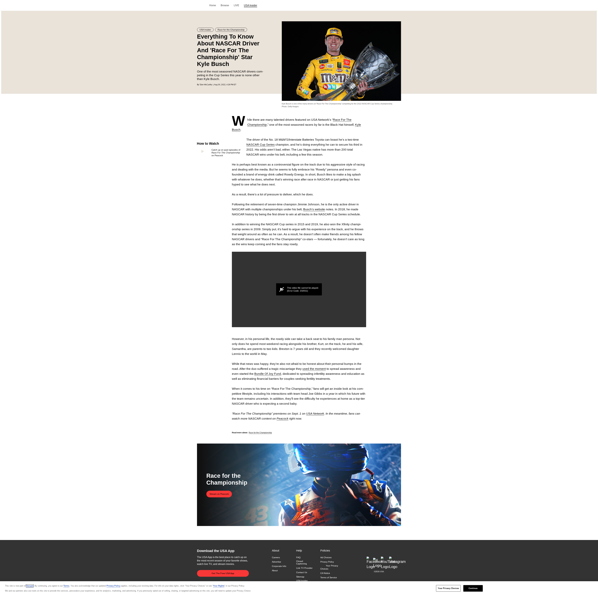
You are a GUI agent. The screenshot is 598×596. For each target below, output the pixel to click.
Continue (473, 588)
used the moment (314, 368)
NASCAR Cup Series (260, 144)
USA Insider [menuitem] (250, 5)
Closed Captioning (301, 562)
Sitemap (300, 577)
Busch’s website (314, 209)
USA (201, 5)
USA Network (315, 413)
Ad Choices (326, 557)
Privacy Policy (327, 562)
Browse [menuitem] (225, 5)
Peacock (282, 418)
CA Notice (325, 573)
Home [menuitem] (212, 5)
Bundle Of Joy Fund (267, 373)
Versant (29, 586)
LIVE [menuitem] (236, 5)
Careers (276, 557)
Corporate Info (279, 566)
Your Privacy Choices (329, 567)
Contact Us (301, 572)
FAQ (298, 557)
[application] (299, 289)
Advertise (276, 562)
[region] (299, 588)
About (275, 570)
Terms (66, 586)
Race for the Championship (260, 433)
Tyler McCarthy (206, 85)
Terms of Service (328, 577)
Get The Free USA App (223, 573)
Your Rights (218, 586)
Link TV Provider (304, 568)
